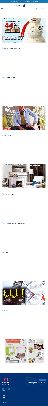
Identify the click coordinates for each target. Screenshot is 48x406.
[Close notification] (46, 1)
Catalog (4, 397)
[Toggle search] (45, 8)
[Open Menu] (2, 8)
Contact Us (5, 402)
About (4, 390)
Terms (3, 400)
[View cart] (37, 8)
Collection (5, 393)
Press (3, 395)
